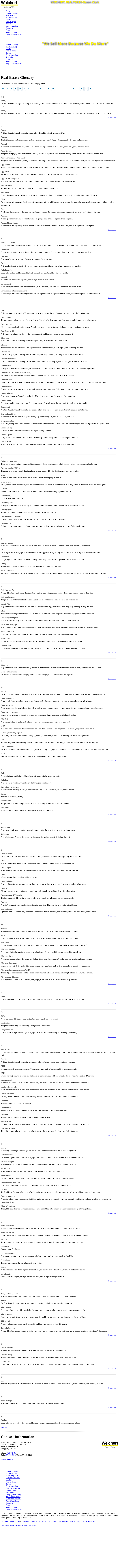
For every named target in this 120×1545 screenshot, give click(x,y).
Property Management (14, 63)
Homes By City (11, 47)
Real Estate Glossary (13, 1497)
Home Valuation (12, 55)
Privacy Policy (44, 1521)
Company (9, 59)
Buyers (8, 53)
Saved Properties (12, 1476)
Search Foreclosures (13, 1499)
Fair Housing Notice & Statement (82, 1521)
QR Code (4, 1521)
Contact (8, 1505)
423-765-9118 (12, 1453)
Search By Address (13, 1478)
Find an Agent (11, 51)
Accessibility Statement (60, 1521)
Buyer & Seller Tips (13, 1488)
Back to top (112, 118)
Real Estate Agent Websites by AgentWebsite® (18, 1525)
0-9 (3, 89)
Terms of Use (15, 1521)
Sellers (8, 49)
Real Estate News (12, 1501)
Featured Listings (12, 1471)
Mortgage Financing (13, 1495)
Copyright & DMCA (29, 1521)
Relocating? (10, 57)
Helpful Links (11, 1490)
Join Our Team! (11, 61)
